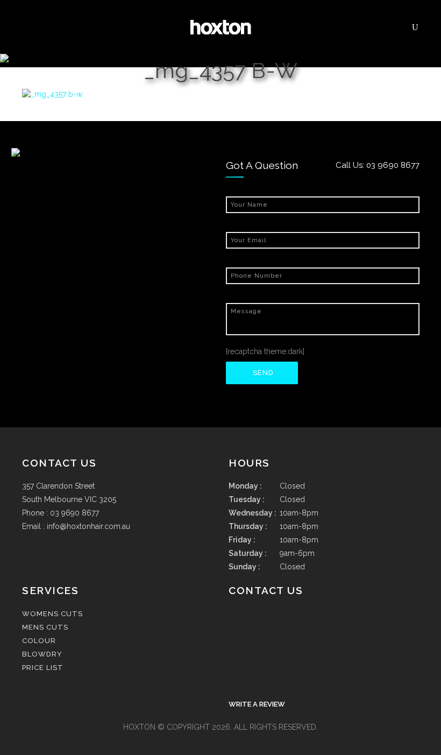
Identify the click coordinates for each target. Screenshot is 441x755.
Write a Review (257, 704)
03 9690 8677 (392, 165)
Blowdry (42, 654)
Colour (39, 641)
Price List (42, 668)
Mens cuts (45, 627)
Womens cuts (52, 614)
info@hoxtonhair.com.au (88, 526)
